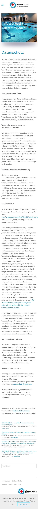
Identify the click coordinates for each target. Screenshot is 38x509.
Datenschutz (17, 481)
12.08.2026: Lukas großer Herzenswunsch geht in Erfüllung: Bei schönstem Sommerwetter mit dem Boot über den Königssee (18, 442)
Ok (12, 504)
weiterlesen (5, 428)
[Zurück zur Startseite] (19, 5)
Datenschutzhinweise (21, 411)
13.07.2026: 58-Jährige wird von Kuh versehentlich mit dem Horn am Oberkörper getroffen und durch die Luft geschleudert (18, 452)
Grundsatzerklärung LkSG (11, 484)
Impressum (5, 481)
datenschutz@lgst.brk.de (22, 384)
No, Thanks (23, 504)
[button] (2, 5)
